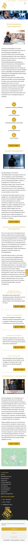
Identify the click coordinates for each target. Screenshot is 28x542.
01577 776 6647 (23, 1)
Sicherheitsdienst (5, 478)
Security (3, 474)
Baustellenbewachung (6, 476)
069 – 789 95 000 (12, 1)
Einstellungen (14, 537)
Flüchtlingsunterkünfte (6, 484)
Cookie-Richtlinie (6, 540)
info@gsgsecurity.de (7, 504)
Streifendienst (4, 491)
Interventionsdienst (5, 489)
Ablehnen (14, 533)
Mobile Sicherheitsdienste (7, 493)
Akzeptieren (14, 529)
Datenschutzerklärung (15, 540)
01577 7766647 (14, 145)
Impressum (22, 540)
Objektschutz (4, 480)
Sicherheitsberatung (5, 488)
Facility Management (6, 482)
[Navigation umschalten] (25, 3)
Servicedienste (4, 486)
